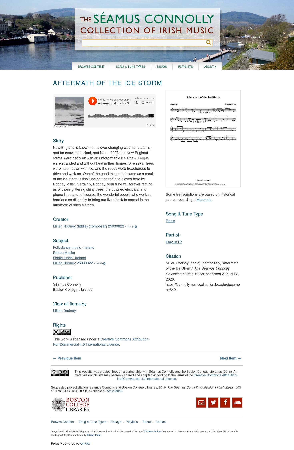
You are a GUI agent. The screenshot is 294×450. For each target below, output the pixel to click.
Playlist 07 (174, 241)
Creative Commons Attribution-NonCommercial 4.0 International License (101, 341)
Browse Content (91, 66)
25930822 (116, 226)
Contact (160, 421)
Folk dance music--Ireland (73, 247)
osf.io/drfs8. (115, 391)
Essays (161, 66)
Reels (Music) (64, 252)
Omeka (85, 443)
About (209, 66)
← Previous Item (67, 358)
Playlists (185, 66)
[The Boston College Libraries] (70, 411)
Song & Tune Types (130, 66)
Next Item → (230, 358)
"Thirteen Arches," (153, 431)
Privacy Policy (94, 434)
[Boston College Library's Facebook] (225, 403)
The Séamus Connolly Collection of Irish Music (147, 23)
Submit (208, 42)
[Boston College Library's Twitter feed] (213, 403)
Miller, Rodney (64, 262)
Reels (170, 220)
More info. (204, 199)
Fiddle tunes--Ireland (69, 257)
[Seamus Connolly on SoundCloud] (237, 403)
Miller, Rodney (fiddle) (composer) (80, 226)
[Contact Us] (201, 403)
